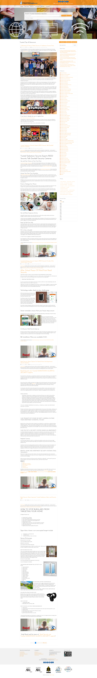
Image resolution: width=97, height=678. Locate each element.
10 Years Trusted (69, 181)
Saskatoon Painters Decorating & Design (67, 142)
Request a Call (62, 3)
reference (33, 383)
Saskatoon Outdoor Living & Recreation (67, 140)
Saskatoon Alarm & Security (33, 263)
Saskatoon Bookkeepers (65, 87)
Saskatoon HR (63, 122)
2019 (60, 212)
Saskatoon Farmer (64, 105)
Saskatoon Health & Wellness (65, 115)
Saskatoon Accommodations (65, 74)
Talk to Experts (63, 164)
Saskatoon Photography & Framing (66, 143)
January (61, 201)
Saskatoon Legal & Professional (66, 133)
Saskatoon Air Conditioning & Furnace (67, 77)
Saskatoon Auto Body (64, 83)
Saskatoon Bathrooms (64, 86)
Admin (27, 148)
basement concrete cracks (63, 191)
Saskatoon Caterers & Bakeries (66, 90)
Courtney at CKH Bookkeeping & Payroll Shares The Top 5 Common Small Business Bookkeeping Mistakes (68, 58)
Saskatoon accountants (64, 75)
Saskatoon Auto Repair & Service (66, 84)
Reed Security (25, 51)
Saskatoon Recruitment (64, 149)
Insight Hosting (51, 674)
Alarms (24, 462)
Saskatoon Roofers (64, 153)
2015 (60, 218)
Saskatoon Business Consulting (66, 89)
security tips (46, 470)
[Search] (66, 15)
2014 (60, 219)
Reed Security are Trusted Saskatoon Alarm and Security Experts (31, 506)
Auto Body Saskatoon (63, 187)
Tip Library (42, 6)
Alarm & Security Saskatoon (63, 184)
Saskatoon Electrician (64, 102)
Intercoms (24, 466)
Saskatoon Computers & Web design (67, 93)
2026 (62, 201)
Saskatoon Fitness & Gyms (65, 109)
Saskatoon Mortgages (64, 139)
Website (62, 174)
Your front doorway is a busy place (26, 163)
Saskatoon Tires (63, 156)
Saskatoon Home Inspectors (65, 118)
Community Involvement (24, 654)
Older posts (45, 642)
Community (48, 6)
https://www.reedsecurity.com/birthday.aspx (28, 117)
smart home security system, (45, 169)
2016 (60, 216)
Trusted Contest (63, 167)
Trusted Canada (70, 3)
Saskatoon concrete (64, 94)
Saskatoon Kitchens (64, 130)
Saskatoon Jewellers (64, 128)
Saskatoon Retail (63, 152)
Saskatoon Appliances (64, 81)
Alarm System (62, 185)
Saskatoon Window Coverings (65, 161)
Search (63, 42)
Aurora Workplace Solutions (71, 185)
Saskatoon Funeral (64, 112)
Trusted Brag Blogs (64, 165)
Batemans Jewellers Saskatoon (64, 194)
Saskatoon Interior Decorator (65, 125)
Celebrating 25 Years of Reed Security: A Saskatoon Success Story (37, 45)
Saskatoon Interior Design (65, 127)
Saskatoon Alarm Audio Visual (35, 47)
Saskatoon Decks (63, 97)
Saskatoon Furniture (64, 114)
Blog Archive (74, 42)
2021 (60, 209)
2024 (60, 204)
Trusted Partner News (44, 47)
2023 (60, 206)
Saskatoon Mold (63, 137)
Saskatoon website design (65, 159)
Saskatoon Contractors (64, 96)
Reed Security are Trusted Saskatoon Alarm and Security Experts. (31, 152)
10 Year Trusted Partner (63, 181)
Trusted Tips (28, 47)
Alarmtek (65, 185)
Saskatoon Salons (63, 155)
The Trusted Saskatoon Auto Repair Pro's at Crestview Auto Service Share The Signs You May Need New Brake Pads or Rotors (67, 65)
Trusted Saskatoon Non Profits (66, 171)
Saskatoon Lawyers (64, 131)
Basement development (70, 191)
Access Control (25, 465)
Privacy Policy (37, 655)
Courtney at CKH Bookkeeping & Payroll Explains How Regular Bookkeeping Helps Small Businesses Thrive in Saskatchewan (68, 51)
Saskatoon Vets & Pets (64, 158)
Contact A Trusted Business (39, 654)
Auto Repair (67, 187)
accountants (73, 181)
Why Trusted (27, 6)
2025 (60, 203)
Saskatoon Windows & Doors (65, 162)
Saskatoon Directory (64, 99)
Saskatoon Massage (64, 136)
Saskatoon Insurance (64, 124)
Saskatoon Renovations (64, 150)
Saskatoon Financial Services (65, 106)
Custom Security (25, 467)
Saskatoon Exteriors (64, 103)
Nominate (56, 3)
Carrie (27, 364)
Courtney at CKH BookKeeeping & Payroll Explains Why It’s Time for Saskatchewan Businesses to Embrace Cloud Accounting (68, 55)
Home (21, 6)
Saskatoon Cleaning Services (65, 92)
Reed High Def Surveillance (27, 464)
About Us (31, 6)
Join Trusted (37, 6)
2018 (60, 213)
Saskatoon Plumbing (64, 146)
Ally (26, 263)
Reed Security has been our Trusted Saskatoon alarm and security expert (36, 77)
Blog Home (69, 42)
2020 (60, 210)
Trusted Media (63, 168)
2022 (60, 207)
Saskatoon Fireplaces (64, 108)
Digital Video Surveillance (27, 463)
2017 (60, 215)
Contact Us (75, 6)
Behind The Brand (63, 72)
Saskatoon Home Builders (65, 117)
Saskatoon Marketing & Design (66, 134)
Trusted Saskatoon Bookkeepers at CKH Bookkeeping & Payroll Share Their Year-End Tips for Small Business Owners (68, 62)
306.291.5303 (52, 655)
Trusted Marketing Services (51, 658)
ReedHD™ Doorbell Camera (47, 166)
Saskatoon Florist (63, 111)
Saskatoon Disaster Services (65, 100)
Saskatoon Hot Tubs (64, 121)
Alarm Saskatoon (70, 184)
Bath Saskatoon (70, 194)
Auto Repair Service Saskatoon (64, 188)
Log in (57, 659)
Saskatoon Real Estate (64, 147)
